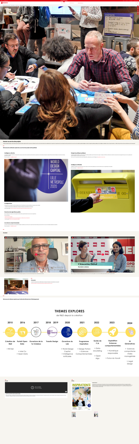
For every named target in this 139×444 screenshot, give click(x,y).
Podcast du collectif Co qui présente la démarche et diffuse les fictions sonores (41, 283)
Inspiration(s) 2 (94, 382)
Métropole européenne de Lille (6, 5)
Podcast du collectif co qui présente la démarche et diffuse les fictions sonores (21, 208)
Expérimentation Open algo (8, 216)
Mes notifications (5, 0)
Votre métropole (13, 5)
